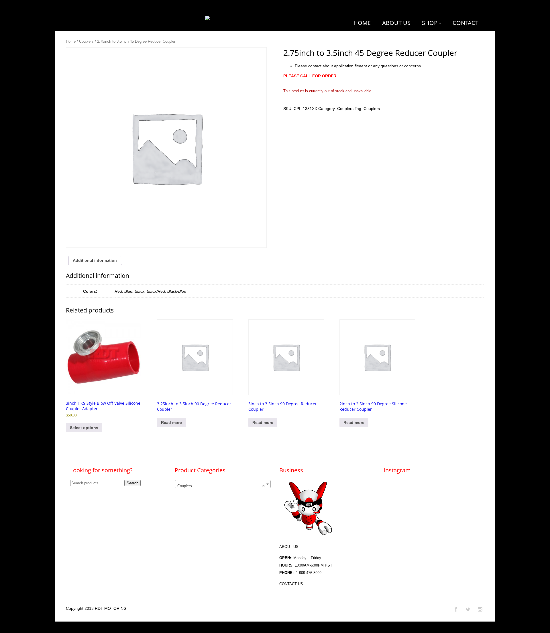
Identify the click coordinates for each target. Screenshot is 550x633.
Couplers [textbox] (221, 486)
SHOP (429, 23)
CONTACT (465, 23)
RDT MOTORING (111, 608)
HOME (362, 23)
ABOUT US (396, 23)
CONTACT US (291, 584)
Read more (171, 422)
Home (71, 41)
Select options (84, 427)
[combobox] (223, 484)
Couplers (86, 41)
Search (132, 483)
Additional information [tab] (95, 260)
